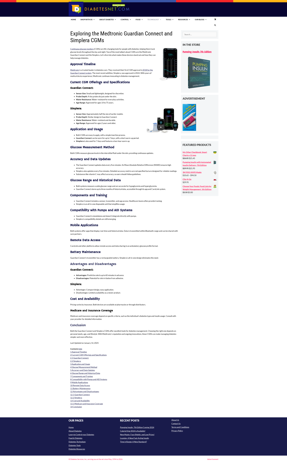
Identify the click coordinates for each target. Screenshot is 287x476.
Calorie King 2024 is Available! (132, 431)
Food (138, 20)
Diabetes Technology (77, 442)
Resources (183, 20)
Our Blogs (199, 20)
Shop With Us (86, 20)
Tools (168, 20)
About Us (175, 420)
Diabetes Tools (75, 445)
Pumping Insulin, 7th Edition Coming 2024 (137, 427)
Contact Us (175, 423)
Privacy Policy (177, 431)
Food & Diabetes (75, 438)
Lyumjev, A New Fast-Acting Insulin (134, 438)
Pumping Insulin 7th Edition (197, 51)
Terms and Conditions (180, 427)
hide (80, 349)
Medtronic (74, 70)
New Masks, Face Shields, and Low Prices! (137, 434)
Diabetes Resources (77, 449)
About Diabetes (106, 20)
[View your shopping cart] (215, 19)
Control (125, 20)
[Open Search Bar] (215, 25)
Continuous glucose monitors (82, 49)
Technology (153, 20)
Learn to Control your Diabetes (81, 434)
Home (73, 20)
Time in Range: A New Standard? (133, 442)
